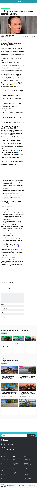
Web (2, 312)
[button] (2, 1)
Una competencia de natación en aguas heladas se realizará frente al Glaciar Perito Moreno (18, 345)
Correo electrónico (4, 308)
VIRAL (14, 456)
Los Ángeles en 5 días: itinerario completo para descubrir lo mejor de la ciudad (27, 393)
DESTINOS (3, 456)
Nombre (2, 304)
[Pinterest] (13, 449)
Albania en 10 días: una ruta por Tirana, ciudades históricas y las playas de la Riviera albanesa (8, 377)
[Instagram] (5, 449)
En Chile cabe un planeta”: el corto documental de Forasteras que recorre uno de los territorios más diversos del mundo (30, 346)
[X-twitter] (7, 449)
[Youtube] (10, 449)
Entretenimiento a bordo (5, 8)
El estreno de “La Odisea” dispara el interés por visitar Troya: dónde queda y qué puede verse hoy (6, 345)
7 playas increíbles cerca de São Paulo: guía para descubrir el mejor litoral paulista (27, 377)
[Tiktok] (16, 449)
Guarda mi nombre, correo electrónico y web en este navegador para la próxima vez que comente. (12, 317)
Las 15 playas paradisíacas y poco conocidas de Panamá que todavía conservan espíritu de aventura (8, 409)
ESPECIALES (26, 456)
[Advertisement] (12, 172)
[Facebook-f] (2, 449)
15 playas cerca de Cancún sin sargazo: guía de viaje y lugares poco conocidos (9, 393)
